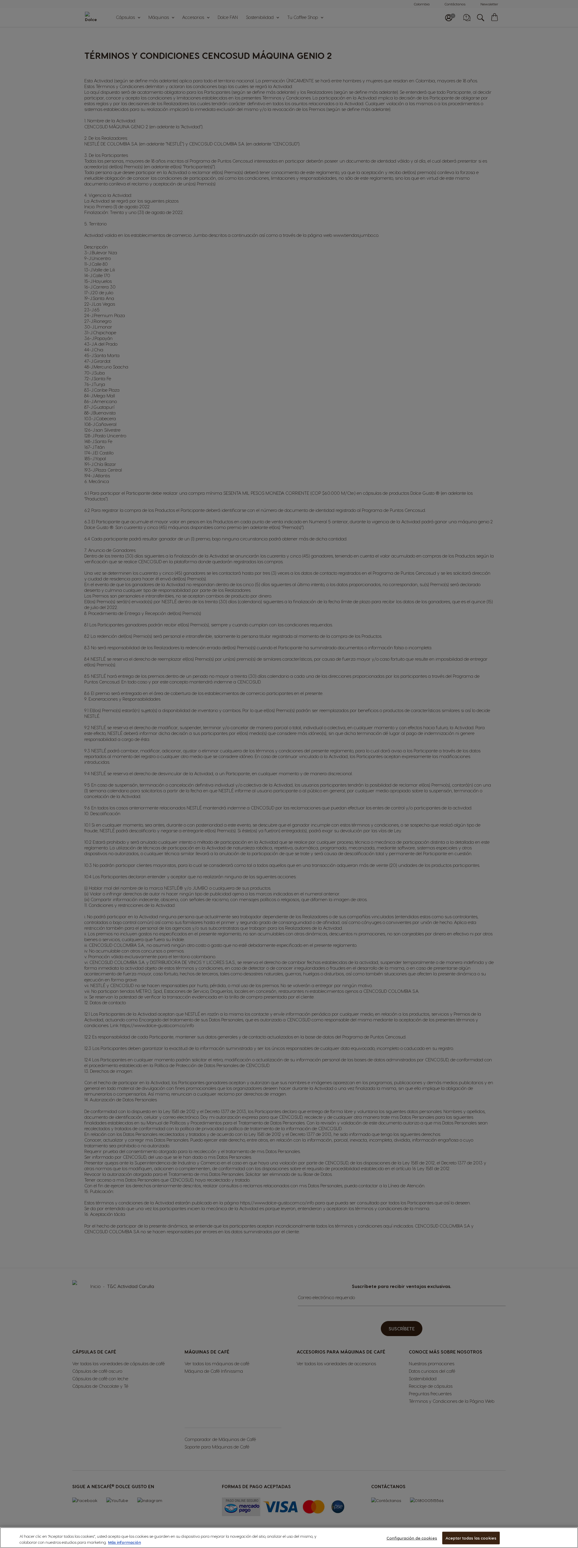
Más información (124, 1542)
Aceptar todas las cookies (471, 1538)
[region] (289, 1537)
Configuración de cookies (412, 1538)
